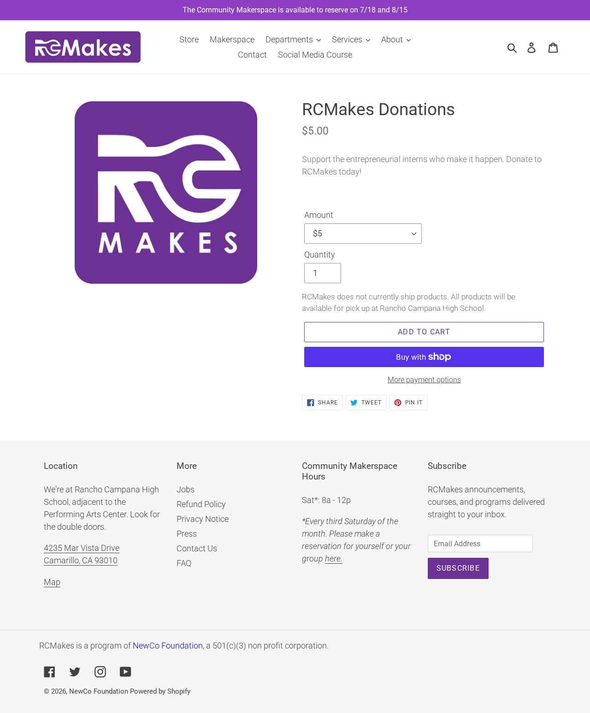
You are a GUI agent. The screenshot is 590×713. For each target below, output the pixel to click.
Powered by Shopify (160, 691)
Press (187, 533)
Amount (318, 215)
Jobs (186, 489)
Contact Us (197, 548)
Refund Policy (201, 504)
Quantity (319, 254)
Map (52, 582)
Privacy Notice (203, 519)
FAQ (184, 563)
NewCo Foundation (168, 645)
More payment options (424, 379)
